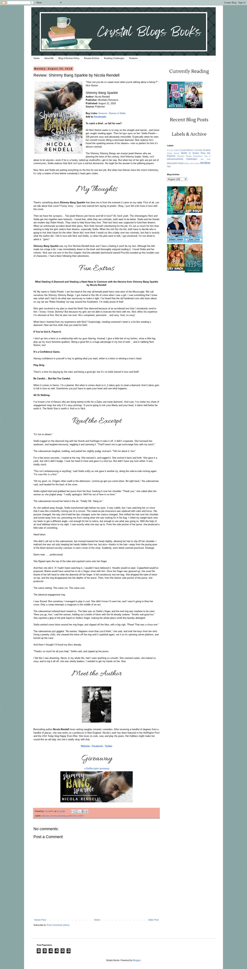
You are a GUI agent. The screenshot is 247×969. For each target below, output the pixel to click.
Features (133, 58)
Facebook (97, 746)
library (186, 163)
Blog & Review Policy (68, 58)
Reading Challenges (114, 58)
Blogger (136, 960)
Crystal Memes (186, 150)
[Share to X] (79, 811)
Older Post (153, 920)
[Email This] (72, 811)
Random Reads (184, 156)
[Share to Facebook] (83, 811)
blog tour (45, 816)
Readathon (198, 156)
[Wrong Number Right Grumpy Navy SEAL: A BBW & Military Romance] (194, 242)
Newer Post (40, 920)
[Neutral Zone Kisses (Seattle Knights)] (176, 214)
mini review (194, 163)
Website (85, 746)
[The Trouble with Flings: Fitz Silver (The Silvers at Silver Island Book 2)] (194, 107)
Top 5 (207, 156)
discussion (172, 163)
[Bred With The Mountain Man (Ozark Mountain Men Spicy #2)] (176, 270)
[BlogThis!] (76, 811)
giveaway (62, 816)
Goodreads (100, 116)
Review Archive (91, 58)
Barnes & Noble (117, 113)
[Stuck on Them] (176, 107)
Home (37, 58)
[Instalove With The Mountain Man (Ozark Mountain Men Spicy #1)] (194, 212)
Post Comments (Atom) (58, 925)
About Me (49, 58)
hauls (181, 163)
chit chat (205, 159)
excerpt (53, 816)
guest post (71, 816)
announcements (175, 159)
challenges (191, 159)
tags (169, 166)
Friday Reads (173, 153)
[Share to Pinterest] (86, 811)
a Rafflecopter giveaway (96, 768)
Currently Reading (202, 150)
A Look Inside (173, 150)
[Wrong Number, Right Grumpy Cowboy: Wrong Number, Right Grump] (176, 242)
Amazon (102, 113)
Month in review (190, 153)
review (80, 816)
